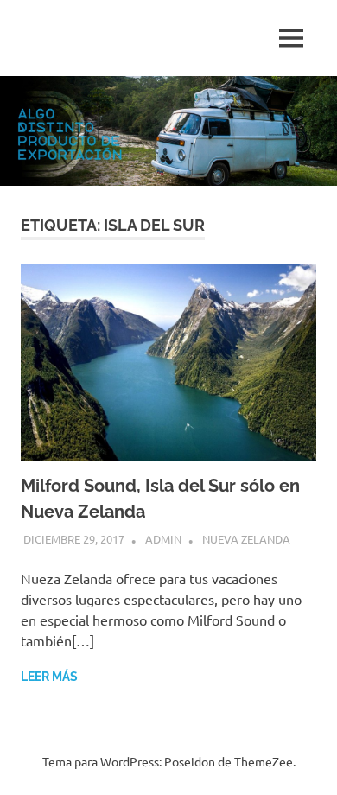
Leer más (49, 677)
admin (163, 538)
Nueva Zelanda (246, 538)
